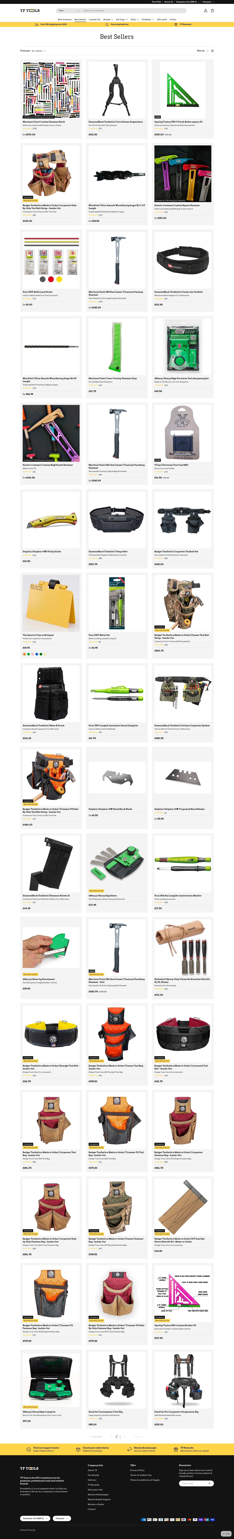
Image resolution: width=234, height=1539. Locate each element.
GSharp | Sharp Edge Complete (39, 1412)
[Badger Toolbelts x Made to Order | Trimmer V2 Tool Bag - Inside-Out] (117, 1120)
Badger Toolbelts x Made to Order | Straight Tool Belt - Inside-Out (51, 1067)
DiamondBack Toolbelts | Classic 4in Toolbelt (178, 292)
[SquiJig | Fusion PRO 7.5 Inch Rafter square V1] (182, 90)
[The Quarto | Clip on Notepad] (51, 603)
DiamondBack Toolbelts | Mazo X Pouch (43, 725)
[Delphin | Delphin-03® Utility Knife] (51, 519)
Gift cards (162, 19)
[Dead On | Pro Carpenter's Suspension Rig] (182, 1380)
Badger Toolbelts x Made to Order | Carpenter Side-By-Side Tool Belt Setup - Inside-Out (50, 207)
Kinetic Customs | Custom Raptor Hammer (177, 205)
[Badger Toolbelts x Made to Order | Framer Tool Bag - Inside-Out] (117, 1034)
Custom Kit (94, 19)
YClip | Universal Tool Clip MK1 (171, 465)
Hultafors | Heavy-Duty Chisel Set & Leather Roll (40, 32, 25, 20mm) (182, 980)
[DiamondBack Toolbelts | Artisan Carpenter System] (182, 693)
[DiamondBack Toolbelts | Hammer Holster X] (51, 864)
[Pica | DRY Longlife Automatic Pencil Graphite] (117, 693)
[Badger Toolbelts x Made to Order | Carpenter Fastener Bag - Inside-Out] (182, 1120)
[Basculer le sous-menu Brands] (112, 19)
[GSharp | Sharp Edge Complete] (51, 1380)
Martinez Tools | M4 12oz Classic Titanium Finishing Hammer (117, 466)
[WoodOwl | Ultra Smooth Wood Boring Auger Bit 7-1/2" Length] (117, 173)
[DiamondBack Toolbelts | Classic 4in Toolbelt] (182, 260)
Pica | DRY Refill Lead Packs (37, 292)
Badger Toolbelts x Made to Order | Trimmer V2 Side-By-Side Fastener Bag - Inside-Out (117, 1326)
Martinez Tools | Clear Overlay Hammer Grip (113, 378)
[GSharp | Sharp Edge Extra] (117, 864)
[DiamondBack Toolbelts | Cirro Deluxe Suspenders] (117, 90)
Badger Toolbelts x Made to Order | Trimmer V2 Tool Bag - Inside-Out (116, 1153)
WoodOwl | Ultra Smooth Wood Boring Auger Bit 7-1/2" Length (117, 207)
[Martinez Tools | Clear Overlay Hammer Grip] (117, 346)
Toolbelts (146, 19)
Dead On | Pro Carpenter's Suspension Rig (176, 1412)
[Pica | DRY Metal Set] (117, 603)
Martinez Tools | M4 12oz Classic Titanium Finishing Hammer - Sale (117, 980)
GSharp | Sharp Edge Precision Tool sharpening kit (181, 378)
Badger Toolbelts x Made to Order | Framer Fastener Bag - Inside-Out (116, 1240)
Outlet (173, 19)
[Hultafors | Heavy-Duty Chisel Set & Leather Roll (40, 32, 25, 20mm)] (182, 947)
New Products (65, 19)
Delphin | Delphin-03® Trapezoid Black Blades (179, 809)
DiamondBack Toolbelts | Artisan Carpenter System (182, 725)
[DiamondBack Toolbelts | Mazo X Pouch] (51, 693)
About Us (168, 2)
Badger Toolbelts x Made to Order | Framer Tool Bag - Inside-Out (116, 1067)
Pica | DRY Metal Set (99, 635)
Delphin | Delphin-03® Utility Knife (42, 551)
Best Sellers (80, 19)
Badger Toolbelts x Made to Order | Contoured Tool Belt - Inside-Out (181, 1067)
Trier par (25, 51)
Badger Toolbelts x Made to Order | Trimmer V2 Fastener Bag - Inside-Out (48, 1326)
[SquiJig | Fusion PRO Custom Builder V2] (182, 1293)
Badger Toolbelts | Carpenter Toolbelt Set (176, 551)
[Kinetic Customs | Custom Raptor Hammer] (182, 173)
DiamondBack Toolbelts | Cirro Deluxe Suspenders (116, 122)
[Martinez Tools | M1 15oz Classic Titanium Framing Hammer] (117, 260)
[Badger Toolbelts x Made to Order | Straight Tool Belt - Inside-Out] (51, 1034)
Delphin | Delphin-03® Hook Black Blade (110, 809)
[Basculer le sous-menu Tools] (137, 19)
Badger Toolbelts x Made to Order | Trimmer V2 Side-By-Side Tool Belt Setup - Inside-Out (51, 810)
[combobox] (121, 10)
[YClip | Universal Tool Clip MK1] (182, 433)
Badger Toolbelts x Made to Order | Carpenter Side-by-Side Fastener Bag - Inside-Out (50, 1240)
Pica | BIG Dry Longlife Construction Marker (177, 896)
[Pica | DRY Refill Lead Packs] (51, 260)
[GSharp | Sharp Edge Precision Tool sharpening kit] (182, 346)
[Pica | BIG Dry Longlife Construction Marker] (182, 864)
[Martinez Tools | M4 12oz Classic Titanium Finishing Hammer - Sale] (117, 947)
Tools (133, 19)
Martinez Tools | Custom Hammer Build (44, 122)
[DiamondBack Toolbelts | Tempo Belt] (117, 519)
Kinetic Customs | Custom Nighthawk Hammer (48, 465)
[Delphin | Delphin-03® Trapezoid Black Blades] (182, 777)
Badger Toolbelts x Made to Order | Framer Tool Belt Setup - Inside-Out (181, 636)
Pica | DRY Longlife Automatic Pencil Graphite (113, 725)
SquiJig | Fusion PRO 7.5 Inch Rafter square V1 (178, 122)
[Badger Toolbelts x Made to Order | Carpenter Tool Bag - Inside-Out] (51, 1120)
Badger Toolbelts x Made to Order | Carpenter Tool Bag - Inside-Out (49, 1153)
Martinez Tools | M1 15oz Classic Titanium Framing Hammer (116, 293)
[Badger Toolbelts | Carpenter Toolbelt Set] (182, 519)
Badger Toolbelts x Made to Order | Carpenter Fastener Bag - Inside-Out (178, 1153)
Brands (106, 19)
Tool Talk (156, 2)
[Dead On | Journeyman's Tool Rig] (117, 1380)
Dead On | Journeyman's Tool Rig (106, 1412)
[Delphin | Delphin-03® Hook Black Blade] (117, 777)
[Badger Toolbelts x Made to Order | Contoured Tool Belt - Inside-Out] (182, 1034)
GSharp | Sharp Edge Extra (103, 896)
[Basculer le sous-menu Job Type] (126, 19)
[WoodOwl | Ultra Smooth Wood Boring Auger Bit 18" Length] (51, 346)
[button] (212, 10)
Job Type (120, 19)
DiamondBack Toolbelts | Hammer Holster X (46, 896)
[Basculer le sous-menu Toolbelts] (152, 19)
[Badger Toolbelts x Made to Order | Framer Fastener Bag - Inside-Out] (117, 1207)
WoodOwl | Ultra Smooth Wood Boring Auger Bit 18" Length (50, 380)
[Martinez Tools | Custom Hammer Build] (51, 90)
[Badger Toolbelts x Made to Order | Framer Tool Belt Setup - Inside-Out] (182, 603)
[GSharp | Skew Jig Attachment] (51, 947)
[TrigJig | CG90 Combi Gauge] (51, 1463)
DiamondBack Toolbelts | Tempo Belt (108, 551)
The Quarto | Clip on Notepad (38, 635)
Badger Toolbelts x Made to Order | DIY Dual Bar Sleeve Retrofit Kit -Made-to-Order (179, 1240)
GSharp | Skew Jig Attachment (39, 979)
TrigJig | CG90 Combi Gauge (37, 1495)
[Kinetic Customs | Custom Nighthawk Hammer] (51, 433)
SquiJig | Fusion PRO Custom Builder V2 (175, 1325)
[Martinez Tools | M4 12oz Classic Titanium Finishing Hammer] (117, 433)
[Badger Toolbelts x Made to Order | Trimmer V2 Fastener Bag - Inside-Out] (51, 1293)
